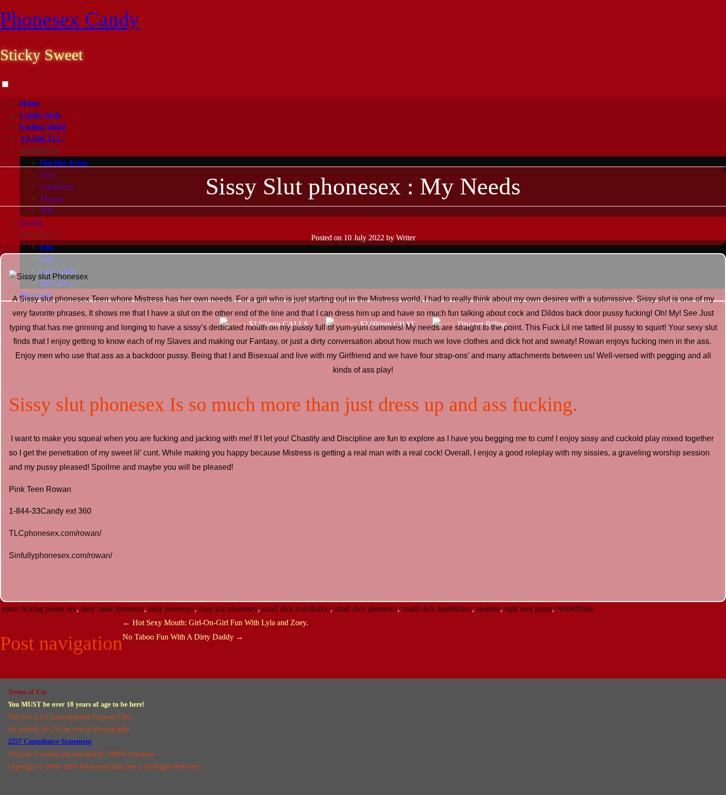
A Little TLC (42, 138)
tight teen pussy (528, 609)
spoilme (488, 609)
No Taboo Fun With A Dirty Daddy (182, 637)
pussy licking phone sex (39, 609)
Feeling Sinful (43, 126)
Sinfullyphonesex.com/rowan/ (60, 555)
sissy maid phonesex (112, 609)
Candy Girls (40, 115)
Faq (46, 246)
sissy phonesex (171, 609)
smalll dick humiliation (437, 609)
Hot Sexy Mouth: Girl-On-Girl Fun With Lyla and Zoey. (215, 622)
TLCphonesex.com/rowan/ (55, 533)
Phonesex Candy (69, 19)
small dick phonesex (366, 609)
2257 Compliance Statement (50, 741)
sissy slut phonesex (228, 609)
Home (30, 103)
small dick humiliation (296, 609)
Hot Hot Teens (64, 162)
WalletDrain (575, 609)
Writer (405, 237)
